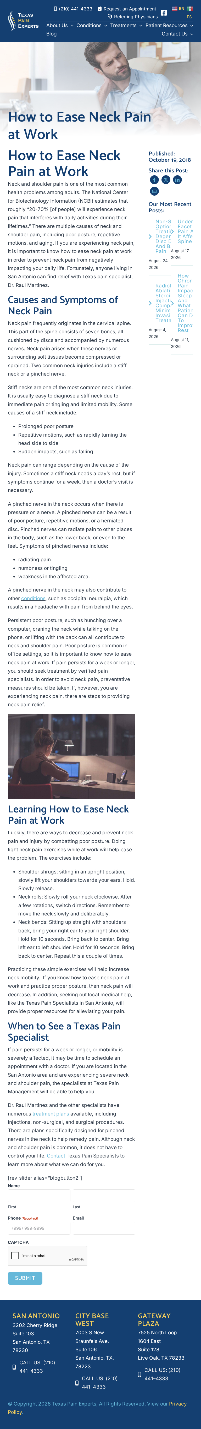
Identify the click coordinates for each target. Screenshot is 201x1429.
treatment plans (50, 1114)
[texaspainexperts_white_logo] (23, 13)
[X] (166, 179)
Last (76, 1206)
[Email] (154, 191)
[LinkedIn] (177, 179)
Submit (25, 1278)
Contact (56, 1156)
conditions (33, 598)
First (12, 1206)
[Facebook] (154, 179)
